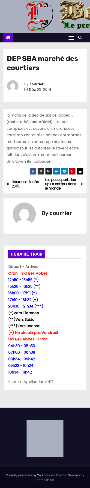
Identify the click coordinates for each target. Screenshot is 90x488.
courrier (37, 84)
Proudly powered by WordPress (30, 475)
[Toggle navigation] (71, 38)
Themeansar (44, 480)
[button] (81, 38)
